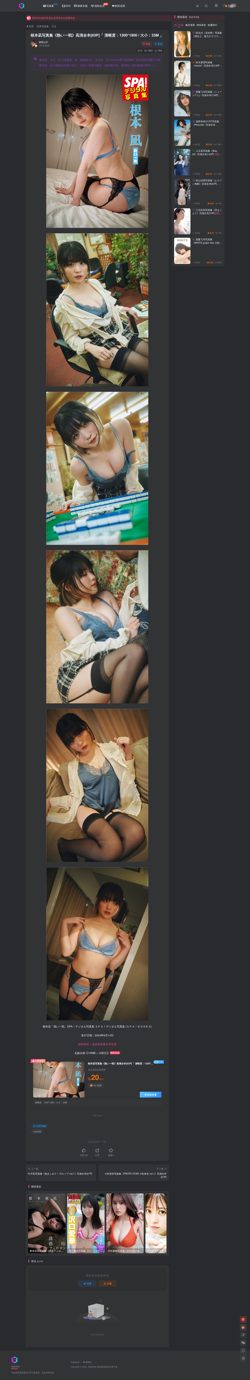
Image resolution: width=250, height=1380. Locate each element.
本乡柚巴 (213, 752)
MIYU (213, 737)
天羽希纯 (182, 737)
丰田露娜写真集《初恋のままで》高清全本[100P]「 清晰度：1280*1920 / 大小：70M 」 (206, 293)
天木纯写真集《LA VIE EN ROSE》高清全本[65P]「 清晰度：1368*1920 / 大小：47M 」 (206, 404)
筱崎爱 (213, 761)
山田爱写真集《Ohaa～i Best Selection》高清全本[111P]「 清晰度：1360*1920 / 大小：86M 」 (206, 348)
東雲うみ (198, 761)
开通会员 (232, 5)
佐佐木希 (182, 776)
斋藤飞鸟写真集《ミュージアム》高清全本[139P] (207, 538)
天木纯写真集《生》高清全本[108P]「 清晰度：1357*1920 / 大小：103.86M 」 (206, 265)
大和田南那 (213, 732)
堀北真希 (182, 786)
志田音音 (213, 722)
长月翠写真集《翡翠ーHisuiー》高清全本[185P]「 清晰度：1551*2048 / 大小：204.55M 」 (206, 376)
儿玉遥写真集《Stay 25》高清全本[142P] (205, 598)
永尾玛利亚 (197, 737)
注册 (109, 1283)
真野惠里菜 (182, 756)
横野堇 (182, 781)
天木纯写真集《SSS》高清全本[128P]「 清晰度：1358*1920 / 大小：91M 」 (206, 208)
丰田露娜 (213, 727)
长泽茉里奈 (213, 747)
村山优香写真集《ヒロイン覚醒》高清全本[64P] (207, 627)
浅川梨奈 (182, 761)
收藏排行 (212, 467)
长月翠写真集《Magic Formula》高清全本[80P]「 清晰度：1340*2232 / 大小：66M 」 (206, 432)
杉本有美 (198, 722)
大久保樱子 (182, 752)
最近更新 (190, 467)
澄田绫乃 (182, 771)
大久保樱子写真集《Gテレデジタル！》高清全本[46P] (206, 234)
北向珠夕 (182, 790)
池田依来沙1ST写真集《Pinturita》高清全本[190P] (207, 568)
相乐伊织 (182, 727)
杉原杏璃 (182, 722)
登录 (89, 1283)
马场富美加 (213, 756)
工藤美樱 (198, 752)
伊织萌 (213, 781)
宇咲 (198, 795)
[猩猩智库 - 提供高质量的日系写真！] (14, 1359)
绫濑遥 (182, 766)
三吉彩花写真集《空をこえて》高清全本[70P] (207, 657)
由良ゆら (213, 766)
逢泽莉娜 (182, 747)
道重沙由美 (213, 786)
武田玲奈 (213, 742)
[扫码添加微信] (243, 1343)
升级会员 (75, 1362)
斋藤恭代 (182, 742)
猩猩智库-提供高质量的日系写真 (103, 1366)
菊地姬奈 (182, 732)
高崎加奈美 (197, 786)
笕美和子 (213, 776)
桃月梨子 (198, 771)
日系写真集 (43, 26)
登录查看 (152, 1094)
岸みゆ (182, 795)
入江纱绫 (198, 727)
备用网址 (87, 1362)
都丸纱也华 (197, 747)
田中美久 (198, 781)
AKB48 (197, 756)
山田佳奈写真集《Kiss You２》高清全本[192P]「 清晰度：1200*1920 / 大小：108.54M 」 (206, 321)
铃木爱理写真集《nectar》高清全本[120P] (206, 509)
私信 (160, 43)
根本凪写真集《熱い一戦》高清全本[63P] (97, 35)
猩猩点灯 (43, 42)
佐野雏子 (198, 790)
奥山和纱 (213, 771)
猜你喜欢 (201, 467)
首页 (31, 26)
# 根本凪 (37, 1131)
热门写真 (179, 467)
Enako (198, 776)
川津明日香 (197, 766)
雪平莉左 (198, 732)
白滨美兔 (213, 795)
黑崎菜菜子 (197, 742)
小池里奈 (213, 790)
